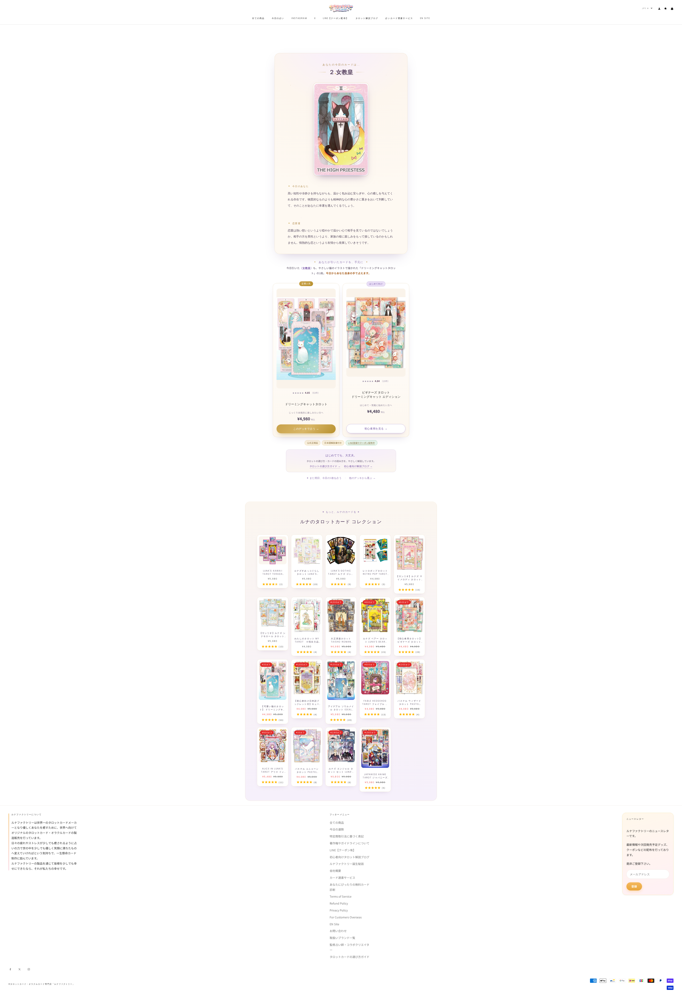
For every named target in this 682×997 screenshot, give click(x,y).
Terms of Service (340, 896)
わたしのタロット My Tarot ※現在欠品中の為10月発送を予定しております (307, 640)
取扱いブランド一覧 (342, 938)
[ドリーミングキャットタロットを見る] (306, 338)
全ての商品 (258, 18)
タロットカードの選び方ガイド (349, 957)
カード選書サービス (342, 877)
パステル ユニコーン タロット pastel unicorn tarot (307, 770)
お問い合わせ (338, 931)
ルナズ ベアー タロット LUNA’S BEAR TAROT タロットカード (375, 640)
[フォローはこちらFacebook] (10, 969)
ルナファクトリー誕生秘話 (347, 864)
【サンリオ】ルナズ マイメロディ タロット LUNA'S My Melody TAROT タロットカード (409, 578)
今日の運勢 (337, 829)
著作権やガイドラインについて (349, 843)
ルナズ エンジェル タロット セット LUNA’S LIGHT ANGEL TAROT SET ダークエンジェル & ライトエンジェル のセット (341, 770)
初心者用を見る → (375, 428)
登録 (634, 886)
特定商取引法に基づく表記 (347, 836)
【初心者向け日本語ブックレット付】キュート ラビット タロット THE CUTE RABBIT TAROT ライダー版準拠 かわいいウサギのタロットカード (307, 702)
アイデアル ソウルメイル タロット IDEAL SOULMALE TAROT (341, 708)
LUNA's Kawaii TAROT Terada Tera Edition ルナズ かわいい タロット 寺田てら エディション (273, 572)
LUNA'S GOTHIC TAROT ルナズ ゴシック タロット (341, 572)
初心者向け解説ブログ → (358, 466)
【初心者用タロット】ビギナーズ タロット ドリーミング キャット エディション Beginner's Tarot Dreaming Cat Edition (409, 640)
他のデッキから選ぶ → (362, 478)
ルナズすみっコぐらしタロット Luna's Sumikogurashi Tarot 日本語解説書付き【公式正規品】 (307, 572)
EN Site (334, 924)
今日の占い (278, 18)
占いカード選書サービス (399, 18)
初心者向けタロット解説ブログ (349, 857)
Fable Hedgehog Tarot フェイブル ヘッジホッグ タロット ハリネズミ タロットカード (375, 702)
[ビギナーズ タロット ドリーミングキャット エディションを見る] (375, 333)
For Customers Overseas (346, 917)
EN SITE (425, 18)
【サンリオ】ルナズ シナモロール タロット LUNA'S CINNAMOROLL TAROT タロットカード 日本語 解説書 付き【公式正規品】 (273, 635)
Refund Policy (339, 903)
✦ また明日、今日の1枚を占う (324, 478)
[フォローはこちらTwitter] (19, 969)
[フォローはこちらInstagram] (29, 969)
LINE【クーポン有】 (343, 850)
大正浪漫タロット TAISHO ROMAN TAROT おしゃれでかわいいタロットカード (341, 640)
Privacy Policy (339, 910)
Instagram (299, 18)
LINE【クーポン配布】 (335, 18)
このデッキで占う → (306, 428)
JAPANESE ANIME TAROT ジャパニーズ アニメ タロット (375, 776)
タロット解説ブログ (367, 18)
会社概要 (335, 870)
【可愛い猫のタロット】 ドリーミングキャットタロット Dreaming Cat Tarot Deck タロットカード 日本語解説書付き (273, 708)
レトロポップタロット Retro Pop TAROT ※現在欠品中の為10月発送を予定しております (375, 572)
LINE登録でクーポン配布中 (361, 442)
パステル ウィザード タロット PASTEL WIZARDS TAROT (409, 702)
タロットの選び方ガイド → (325, 466)
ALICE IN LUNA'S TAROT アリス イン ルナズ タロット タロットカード (272, 770)
